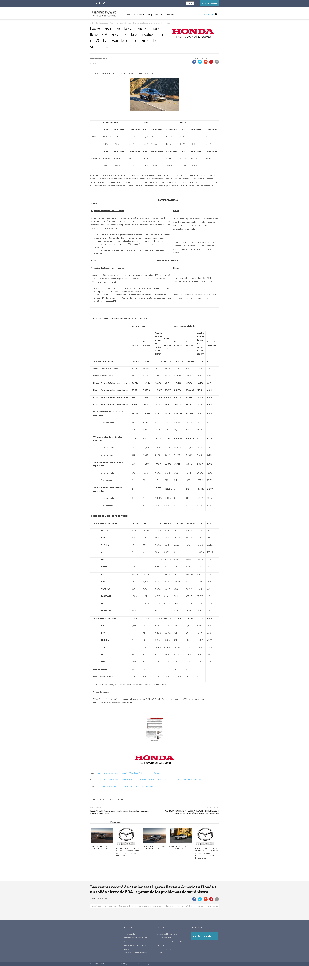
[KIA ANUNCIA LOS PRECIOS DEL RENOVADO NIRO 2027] (102, 835)
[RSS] (100, 3)
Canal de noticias (130, 934)
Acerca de (170, 15)
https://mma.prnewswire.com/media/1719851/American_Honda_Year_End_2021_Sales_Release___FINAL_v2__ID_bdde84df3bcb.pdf (151, 780)
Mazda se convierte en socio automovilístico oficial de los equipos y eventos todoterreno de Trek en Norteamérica (207, 853)
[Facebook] (92, 3)
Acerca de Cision (164, 938)
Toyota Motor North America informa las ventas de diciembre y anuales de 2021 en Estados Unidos (119, 812)
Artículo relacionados (99, 822)
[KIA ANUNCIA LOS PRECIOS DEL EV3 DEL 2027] (181, 835)
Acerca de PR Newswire (167, 934)
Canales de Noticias (133, 15)
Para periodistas (154, 15)
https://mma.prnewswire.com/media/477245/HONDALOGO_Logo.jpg (125, 786)
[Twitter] (104, 3)
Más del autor (115, 822)
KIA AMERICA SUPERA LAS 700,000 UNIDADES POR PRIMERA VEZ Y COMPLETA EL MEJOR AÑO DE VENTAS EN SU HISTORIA (192, 812)
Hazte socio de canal (165, 949)
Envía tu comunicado (202, 936)
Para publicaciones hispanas (135, 953)
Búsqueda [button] (208, 14)
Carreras (160, 953)
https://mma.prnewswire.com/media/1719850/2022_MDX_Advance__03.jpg (127, 773)
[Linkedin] (96, 3)
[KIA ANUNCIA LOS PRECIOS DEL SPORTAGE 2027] (154, 835)
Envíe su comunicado (209, 3)
